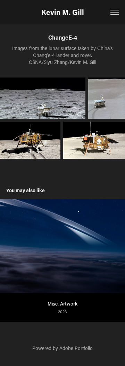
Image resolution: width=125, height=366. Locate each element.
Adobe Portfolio (76, 348)
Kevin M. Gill (62, 12)
